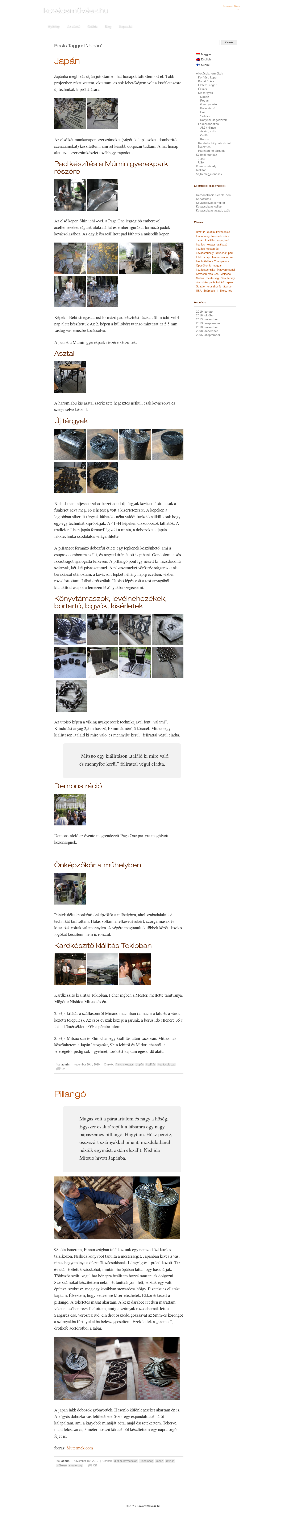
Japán (67, 62)
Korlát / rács (206, 81)
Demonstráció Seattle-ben (213, 195)
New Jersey (228, 278)
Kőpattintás (203, 199)
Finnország (146, 1460)
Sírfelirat (205, 116)
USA (201, 162)
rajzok (229, 282)
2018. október (205, 315)
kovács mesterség (207, 248)
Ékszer (202, 89)
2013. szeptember (208, 323)
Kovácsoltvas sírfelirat (210, 202)
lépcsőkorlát (203, 265)
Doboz (204, 96)
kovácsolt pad (166, 1064)
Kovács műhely (206, 166)
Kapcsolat (125, 26)
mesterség (75, 1465)
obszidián (202, 282)
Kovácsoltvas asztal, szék (213, 210)
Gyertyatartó (208, 104)
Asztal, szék (208, 131)
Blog (108, 26)
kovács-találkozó (217, 244)
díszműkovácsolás (125, 1460)
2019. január (204, 311)
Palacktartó (207, 108)
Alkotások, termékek (209, 73)
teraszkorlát (214, 286)
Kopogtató (223, 240)
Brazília (200, 232)
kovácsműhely (205, 253)
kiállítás (150, 1064)
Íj (217, 290)
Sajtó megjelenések (209, 174)
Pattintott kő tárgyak (211, 150)
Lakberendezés (208, 123)
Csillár (204, 135)
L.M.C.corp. (203, 257)
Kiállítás (201, 170)
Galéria (92, 26)
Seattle (200, 286)
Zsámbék (209, 290)
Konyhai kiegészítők (213, 119)
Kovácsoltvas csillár (209, 206)
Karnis (204, 139)
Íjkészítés (204, 147)
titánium (227, 286)
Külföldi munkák (206, 154)
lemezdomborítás (222, 257)
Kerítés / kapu (207, 77)
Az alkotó (73, 26)
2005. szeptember (208, 335)
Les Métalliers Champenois (212, 261)
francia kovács (125, 1064)
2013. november (207, 319)
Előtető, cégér (207, 85)
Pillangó (70, 1095)
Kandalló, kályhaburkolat (214, 143)
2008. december (207, 331)
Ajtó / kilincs (208, 127)
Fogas (204, 100)
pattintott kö (216, 282)
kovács (200, 244)
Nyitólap (53, 26)
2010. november (207, 327)
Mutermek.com (80, 1448)
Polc (203, 112)
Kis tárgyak (205, 92)
